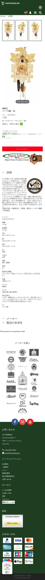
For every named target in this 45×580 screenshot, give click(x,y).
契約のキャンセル (8, 502)
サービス (6, 485)
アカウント (6, 499)
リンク (4, 470)
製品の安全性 (14, 322)
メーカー (12, 318)
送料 (3, 496)
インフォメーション (12, 459)
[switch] (7, 572)
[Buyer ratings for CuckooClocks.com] (12, 522)
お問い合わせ (6, 479)
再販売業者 (6, 473)
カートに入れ (21, 149)
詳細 (9, 172)
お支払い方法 (6, 493)
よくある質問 (6, 490)
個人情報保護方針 (8, 476)
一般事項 (5, 467)
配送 (3, 136)
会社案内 (5, 464)
